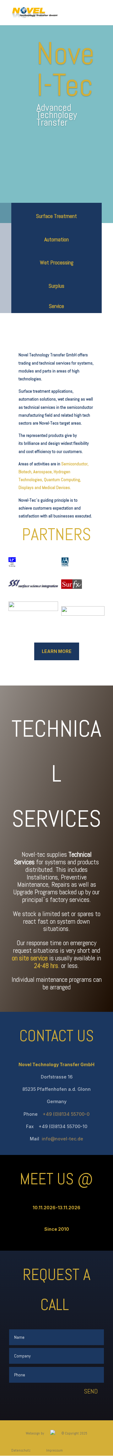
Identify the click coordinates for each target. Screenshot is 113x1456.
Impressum (54, 1450)
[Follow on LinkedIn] (56, 1404)
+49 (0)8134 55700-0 (65, 1114)
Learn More (57, 651)
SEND (91, 1391)
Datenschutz (20, 1450)
